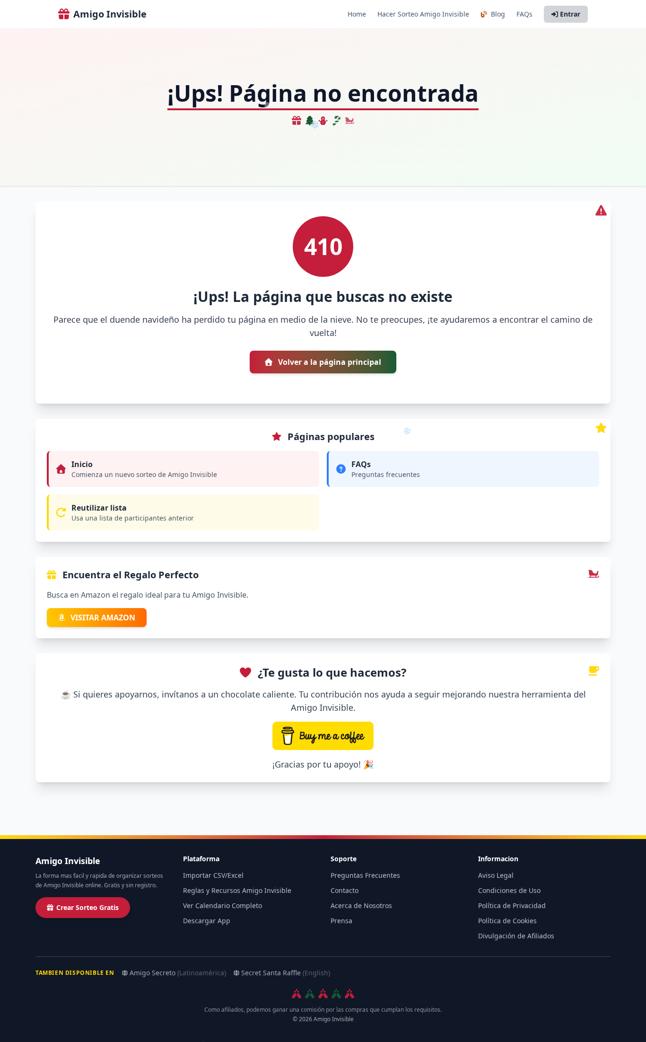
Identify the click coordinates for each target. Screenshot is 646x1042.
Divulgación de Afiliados (516, 935)
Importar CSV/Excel (213, 875)
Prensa (341, 920)
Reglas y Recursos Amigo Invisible (237, 890)
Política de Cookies (507, 920)
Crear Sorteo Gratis (87, 907)
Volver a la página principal (328, 362)
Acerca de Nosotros (361, 905)
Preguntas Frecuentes (365, 875)
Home (357, 13)
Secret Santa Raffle (285, 972)
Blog (497, 13)
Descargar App (206, 920)
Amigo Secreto (178, 972)
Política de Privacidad (512, 905)
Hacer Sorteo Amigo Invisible (423, 13)
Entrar (570, 13)
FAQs (524, 13)
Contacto (344, 890)
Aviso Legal (496, 875)
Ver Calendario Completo (222, 905)
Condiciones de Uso (509, 890)
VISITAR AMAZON (102, 617)
